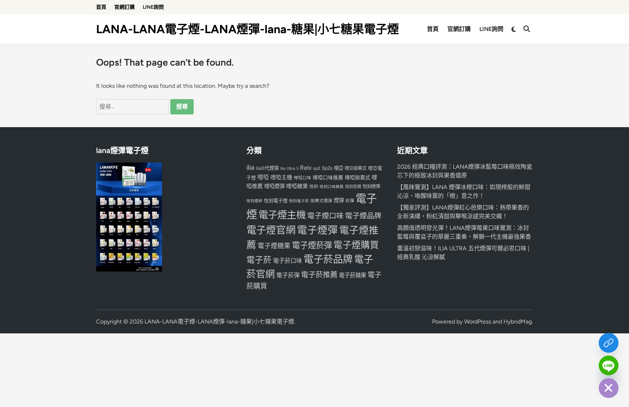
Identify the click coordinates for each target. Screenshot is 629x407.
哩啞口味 (302, 177)
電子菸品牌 (328, 259)
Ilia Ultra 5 (289, 168)
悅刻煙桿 (254, 201)
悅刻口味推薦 (332, 186)
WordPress (477, 321)
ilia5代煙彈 (267, 168)
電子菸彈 (288, 275)
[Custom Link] (608, 343)
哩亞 (338, 168)
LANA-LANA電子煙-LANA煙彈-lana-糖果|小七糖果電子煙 (247, 29)
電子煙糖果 (274, 246)
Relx (306, 167)
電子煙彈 (317, 230)
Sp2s (327, 168)
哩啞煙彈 (274, 186)
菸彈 (349, 200)
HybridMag (517, 321)
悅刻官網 (353, 186)
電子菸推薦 (319, 274)
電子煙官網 (271, 230)
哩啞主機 (281, 177)
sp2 (316, 168)
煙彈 (339, 200)
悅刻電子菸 (299, 201)
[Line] (608, 365)
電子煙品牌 (363, 215)
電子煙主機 (282, 215)
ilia (250, 167)
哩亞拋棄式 (356, 168)
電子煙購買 (356, 245)
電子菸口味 (287, 260)
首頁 (101, 7)
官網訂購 (124, 7)
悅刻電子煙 (276, 200)
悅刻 (313, 186)
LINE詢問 (153, 7)
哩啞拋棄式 (357, 178)
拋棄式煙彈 (321, 200)
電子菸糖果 (352, 275)
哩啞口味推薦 (328, 177)
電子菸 (259, 260)
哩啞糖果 (297, 186)
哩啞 (263, 177)
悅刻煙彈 (371, 186)
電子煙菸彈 (312, 245)
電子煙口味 (325, 215)
